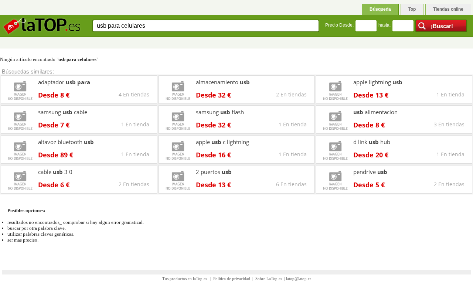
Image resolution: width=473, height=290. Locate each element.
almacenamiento (223, 82)
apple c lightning (222, 142)
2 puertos (214, 171)
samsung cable (62, 112)
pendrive (370, 171)
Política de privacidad (231, 278)
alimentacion (375, 112)
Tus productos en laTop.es (185, 278)
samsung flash (220, 112)
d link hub (371, 142)
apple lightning (377, 82)
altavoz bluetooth (66, 142)
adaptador (64, 82)
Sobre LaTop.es (268, 278)
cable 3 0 (55, 171)
